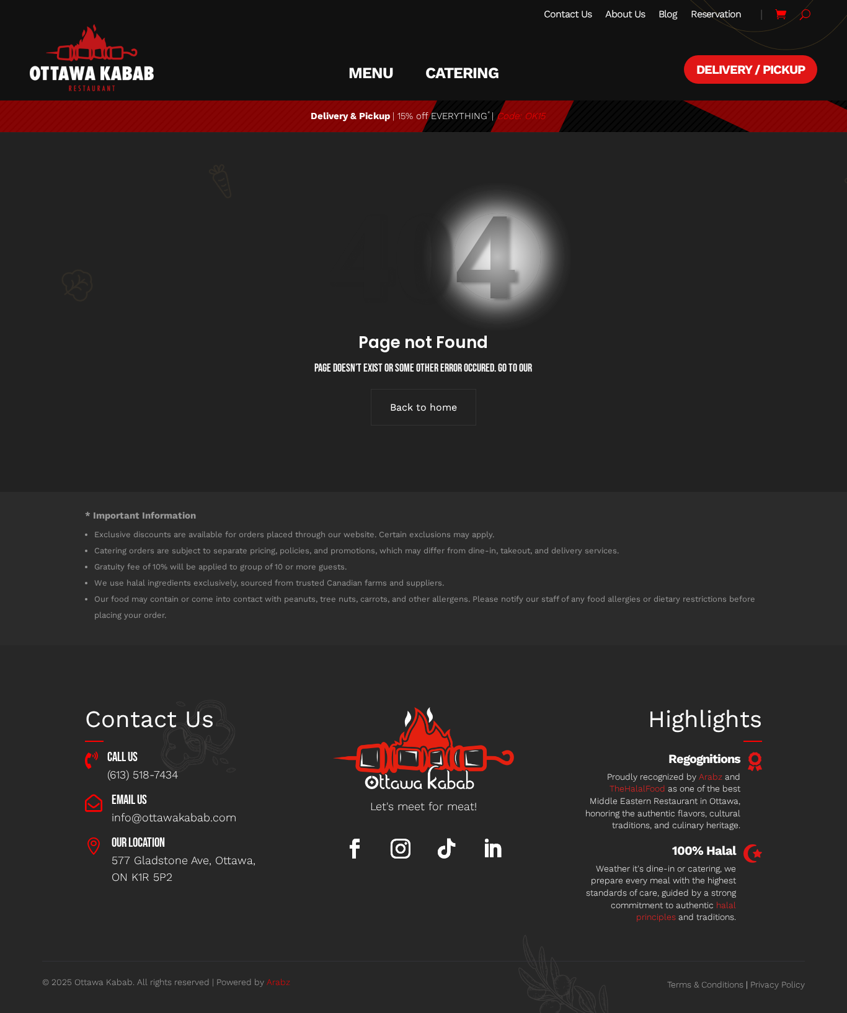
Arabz (710, 777)
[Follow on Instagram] (400, 848)
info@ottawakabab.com (174, 817)
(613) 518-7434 (142, 774)
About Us (625, 15)
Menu (370, 73)
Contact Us (568, 15)
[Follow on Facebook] (355, 848)
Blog (668, 15)
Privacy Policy (777, 984)
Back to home (423, 407)
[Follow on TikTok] (446, 848)
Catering (462, 73)
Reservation (716, 15)
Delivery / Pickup (750, 69)
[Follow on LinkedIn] (492, 848)
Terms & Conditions (705, 984)
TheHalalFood (637, 788)
